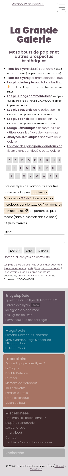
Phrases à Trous (16, 393)
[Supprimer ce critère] (26, 211)
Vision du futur (15, 403)
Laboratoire (15, 358)
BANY (29, 251)
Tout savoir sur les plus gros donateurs (27, 272)
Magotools (15, 330)
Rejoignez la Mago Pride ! (22, 310)
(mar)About (13, 432)
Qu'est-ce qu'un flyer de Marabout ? (31, 300)
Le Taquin (12, 368)
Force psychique (17, 398)
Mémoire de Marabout (21, 383)
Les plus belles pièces (17, 264)
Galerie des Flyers (22, 305)
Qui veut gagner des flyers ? (25, 363)
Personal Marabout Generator (26, 335)
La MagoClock (15, 348)
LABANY (15, 251)
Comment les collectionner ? (25, 418)
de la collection (31, 110)
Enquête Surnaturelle (20, 423)
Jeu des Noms (15, 388)
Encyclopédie (17, 295)
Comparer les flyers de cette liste (27, 257)
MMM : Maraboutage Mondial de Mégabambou (28, 341)
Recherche (14, 452)
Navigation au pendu (47, 268)
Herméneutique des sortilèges (26, 320)
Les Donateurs (15, 428)
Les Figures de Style (18, 315)
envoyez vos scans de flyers (34, 275)
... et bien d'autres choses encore (28, 442)
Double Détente (16, 373)
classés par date (30, 69)
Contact (11, 437)
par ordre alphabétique (35, 78)
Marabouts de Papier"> (28, 4)
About (59, 466)
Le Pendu (11, 378)
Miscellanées (17, 413)
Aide (30, 268)
